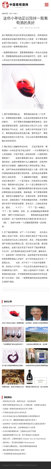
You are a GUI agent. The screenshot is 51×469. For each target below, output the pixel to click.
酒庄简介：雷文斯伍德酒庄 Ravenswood (18, 442)
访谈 (14, 13)
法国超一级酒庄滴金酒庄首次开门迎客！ (18, 409)
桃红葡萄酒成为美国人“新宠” (14, 450)
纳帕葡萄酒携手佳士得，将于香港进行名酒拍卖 (21, 435)
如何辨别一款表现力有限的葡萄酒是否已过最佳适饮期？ (24, 424)
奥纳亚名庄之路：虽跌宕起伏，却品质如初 (19, 401)
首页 (10, 13)
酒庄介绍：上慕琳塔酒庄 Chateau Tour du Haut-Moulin (24, 439)
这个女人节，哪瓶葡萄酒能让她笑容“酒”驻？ (20, 420)
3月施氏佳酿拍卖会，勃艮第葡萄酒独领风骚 (20, 446)
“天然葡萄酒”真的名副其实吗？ (15, 454)
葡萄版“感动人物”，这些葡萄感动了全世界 (19, 427)
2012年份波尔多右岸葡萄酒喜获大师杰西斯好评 (21, 416)
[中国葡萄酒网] (15, 5)
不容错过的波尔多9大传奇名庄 (14, 412)
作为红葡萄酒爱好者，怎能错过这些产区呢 (19, 431)
